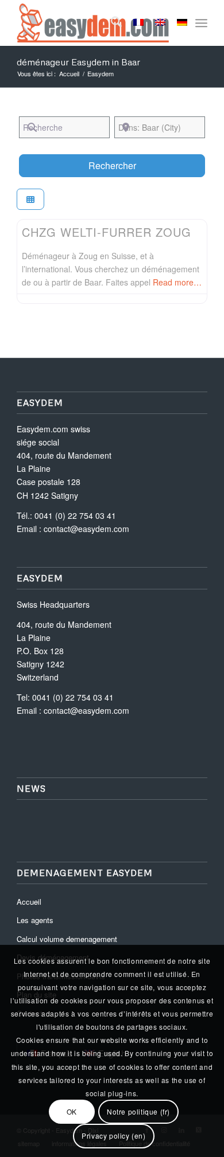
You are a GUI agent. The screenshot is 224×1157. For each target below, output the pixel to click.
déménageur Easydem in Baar (78, 62)
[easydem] (93, 23)
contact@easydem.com (86, 528)
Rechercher (126, 165)
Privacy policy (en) (113, 1135)
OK (72, 1111)
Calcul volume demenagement (67, 938)
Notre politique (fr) (138, 1111)
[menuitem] (110, 23)
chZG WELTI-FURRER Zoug (106, 232)
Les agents (35, 919)
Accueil (29, 901)
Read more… (177, 282)
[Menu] (201, 23)
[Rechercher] (110, 23)
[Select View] (30, 199)
